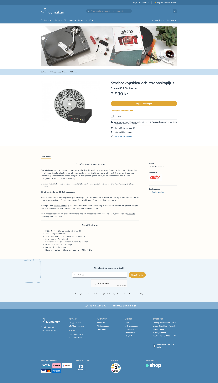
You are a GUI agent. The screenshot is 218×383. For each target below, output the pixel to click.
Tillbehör (73, 72)
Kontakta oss (144, 2)
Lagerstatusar (102, 329)
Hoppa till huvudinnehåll (108, 3)
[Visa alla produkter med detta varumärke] (163, 177)
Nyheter (56, 20)
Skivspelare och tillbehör (59, 72)
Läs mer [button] (170, 20)
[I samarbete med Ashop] (153, 365)
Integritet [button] (128, 336)
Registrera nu (137, 275)
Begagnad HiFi (84, 20)
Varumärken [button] (157, 20)
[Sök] (88, 11)
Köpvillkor (101, 323)
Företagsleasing (103, 326)
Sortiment (45, 20)
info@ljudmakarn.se (126, 305)
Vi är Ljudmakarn (131, 326)
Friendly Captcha (121, 285)
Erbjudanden (69, 20)
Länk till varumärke (123, 136)
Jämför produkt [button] (157, 192)
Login (135, 2)
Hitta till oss (129, 329)
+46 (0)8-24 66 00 (170, 3)
